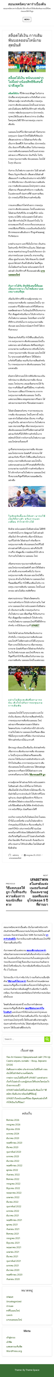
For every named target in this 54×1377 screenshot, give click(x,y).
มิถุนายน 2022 (13, 1188)
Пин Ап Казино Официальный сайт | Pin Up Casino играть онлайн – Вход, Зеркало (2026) (28, 1061)
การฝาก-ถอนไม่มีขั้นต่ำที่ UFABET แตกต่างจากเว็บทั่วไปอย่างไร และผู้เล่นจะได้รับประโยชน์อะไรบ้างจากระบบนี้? (27, 1081)
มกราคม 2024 (12, 1133)
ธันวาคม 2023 (12, 1138)
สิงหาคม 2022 (12, 1179)
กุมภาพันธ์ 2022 (13, 1206)
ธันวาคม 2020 (12, 1270)
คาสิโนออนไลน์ (13, 1310)
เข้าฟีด (9, 1342)
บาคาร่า (9, 1315)
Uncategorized (13, 1301)
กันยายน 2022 (13, 1174)
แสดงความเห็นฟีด (14, 1346)
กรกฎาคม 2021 (13, 1238)
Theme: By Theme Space (27, 1370)
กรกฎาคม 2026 (13, 1124)
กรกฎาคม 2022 (13, 1183)
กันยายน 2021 (12, 1229)
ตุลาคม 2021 (12, 1224)
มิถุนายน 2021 (13, 1243)
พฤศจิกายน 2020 (14, 1274)
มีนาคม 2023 (12, 1147)
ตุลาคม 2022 (12, 1170)
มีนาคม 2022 (12, 1202)
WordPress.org (14, 1351)
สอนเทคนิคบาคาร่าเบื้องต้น (27, 4)
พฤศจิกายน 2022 (14, 1165)
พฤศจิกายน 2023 (14, 1142)
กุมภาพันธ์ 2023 (13, 1152)
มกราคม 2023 (12, 1156)
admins (16, 855)
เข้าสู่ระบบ (10, 1337)
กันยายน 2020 (13, 1279)
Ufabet (9, 1297)
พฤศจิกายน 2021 (14, 1220)
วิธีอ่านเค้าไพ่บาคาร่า (17, 981)
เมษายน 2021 (12, 1252)
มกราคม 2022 (12, 1211)
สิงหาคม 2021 (12, 1233)
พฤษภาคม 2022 (13, 1193)
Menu (27, 19)
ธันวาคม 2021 (12, 1215)
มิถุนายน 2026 (13, 1129)
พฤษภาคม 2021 (13, 1247)
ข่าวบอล (9, 1306)
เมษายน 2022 (12, 1197)
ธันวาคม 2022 (12, 1161)
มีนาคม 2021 (12, 1256)
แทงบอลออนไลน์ (15, 858)
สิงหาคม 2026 (12, 1120)
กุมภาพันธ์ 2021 (13, 1261)
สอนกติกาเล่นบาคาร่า (36, 950)
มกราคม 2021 (12, 1265)
